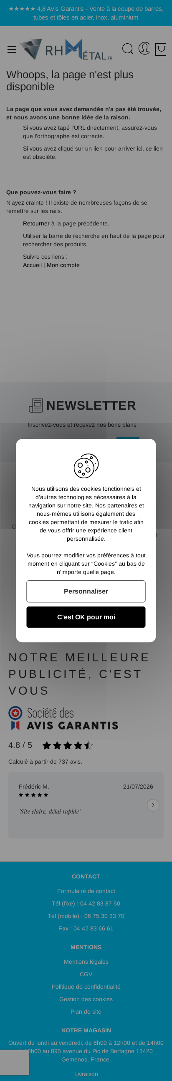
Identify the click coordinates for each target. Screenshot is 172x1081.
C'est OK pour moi (86, 617)
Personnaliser (86, 591)
